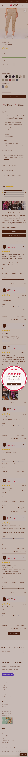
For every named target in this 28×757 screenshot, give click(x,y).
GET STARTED (14, 384)
